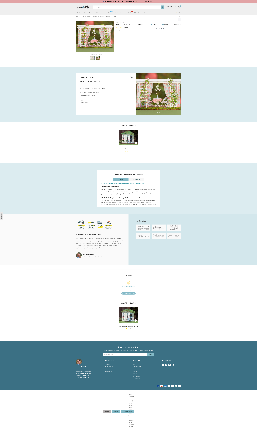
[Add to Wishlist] (179, 19)
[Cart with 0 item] (179, 7)
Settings (107, 411)
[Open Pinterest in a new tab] (169, 365)
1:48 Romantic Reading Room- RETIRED (128, 149)
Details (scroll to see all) (87, 77)
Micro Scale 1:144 (108, 371)
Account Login (136, 369)
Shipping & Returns (137, 366)
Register (171, 7)
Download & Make (107, 12)
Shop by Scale (87, 12)
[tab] (157, 112)
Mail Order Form (136, 378)
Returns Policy (136, 179)
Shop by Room (97, 12)
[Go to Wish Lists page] (175, 7)
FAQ (134, 364)
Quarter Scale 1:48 (108, 364)
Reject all (116, 411)
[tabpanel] (158, 94)
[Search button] (162, 7)
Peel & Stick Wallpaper (120, 12)
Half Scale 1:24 (108, 369)
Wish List (135, 371)
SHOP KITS (78, 12)
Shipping (121, 179)
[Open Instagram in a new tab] (166, 365)
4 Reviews (132, 151)
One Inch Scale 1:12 (109, 366)
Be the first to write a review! (128, 293)
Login (168, 7)
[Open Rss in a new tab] (173, 365)
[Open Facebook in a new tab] (163, 365)
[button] (1, 216)
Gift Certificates (136, 374)
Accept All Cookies (127, 411)
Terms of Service (136, 376)
